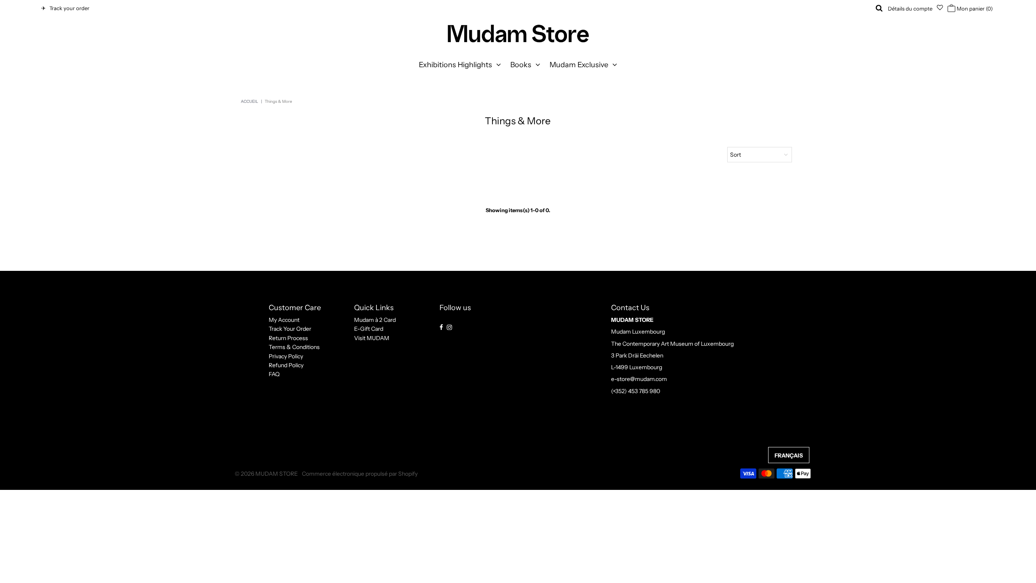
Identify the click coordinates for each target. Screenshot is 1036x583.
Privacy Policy (286, 356)
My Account (284, 319)
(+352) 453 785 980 (635, 391)
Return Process (288, 338)
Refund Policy (286, 365)
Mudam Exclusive (579, 64)
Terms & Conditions (294, 347)
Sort (735, 154)
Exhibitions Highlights (455, 64)
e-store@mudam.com (639, 379)
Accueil (249, 101)
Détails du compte (910, 8)
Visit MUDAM (371, 338)
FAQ (274, 374)
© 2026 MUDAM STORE (266, 473)
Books (520, 64)
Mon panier (974, 8)
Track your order (68, 8)
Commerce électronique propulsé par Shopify (360, 473)
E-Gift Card (368, 328)
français (789, 455)
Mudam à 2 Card (375, 319)
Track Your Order (290, 328)
